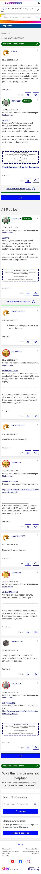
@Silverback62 (8, 703)
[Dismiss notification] (38, 10)
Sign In (38, 3)
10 (6, 742)
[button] (38, 50)
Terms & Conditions (32, 849)
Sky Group (5, 855)
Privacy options (7, 849)
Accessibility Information (31, 851)
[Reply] (36, 94)
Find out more (7, 115)
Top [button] (21, 844)
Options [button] (4, 33)
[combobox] (18, 17)
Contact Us (35, 853)
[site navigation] (2, 3)
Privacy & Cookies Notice (10, 851)
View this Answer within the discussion (20, 167)
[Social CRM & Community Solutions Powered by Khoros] (33, 869)
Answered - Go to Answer (20, 43)
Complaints (6, 853)
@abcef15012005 (10, 371)
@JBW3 (5, 120)
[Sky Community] (13, 3)
